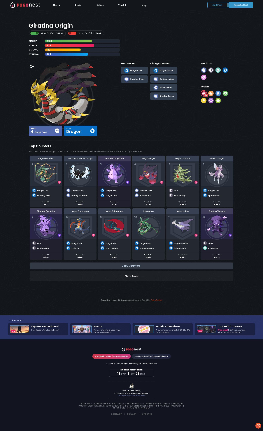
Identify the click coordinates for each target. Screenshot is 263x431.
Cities (100, 5)
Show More (132, 276)
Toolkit (122, 5)
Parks (78, 5)
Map (144, 5)
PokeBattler (156, 300)
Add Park (217, 4)
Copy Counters (131, 265)
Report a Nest (241, 4)
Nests (56, 5)
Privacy (132, 414)
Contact (116, 414)
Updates (147, 414)
